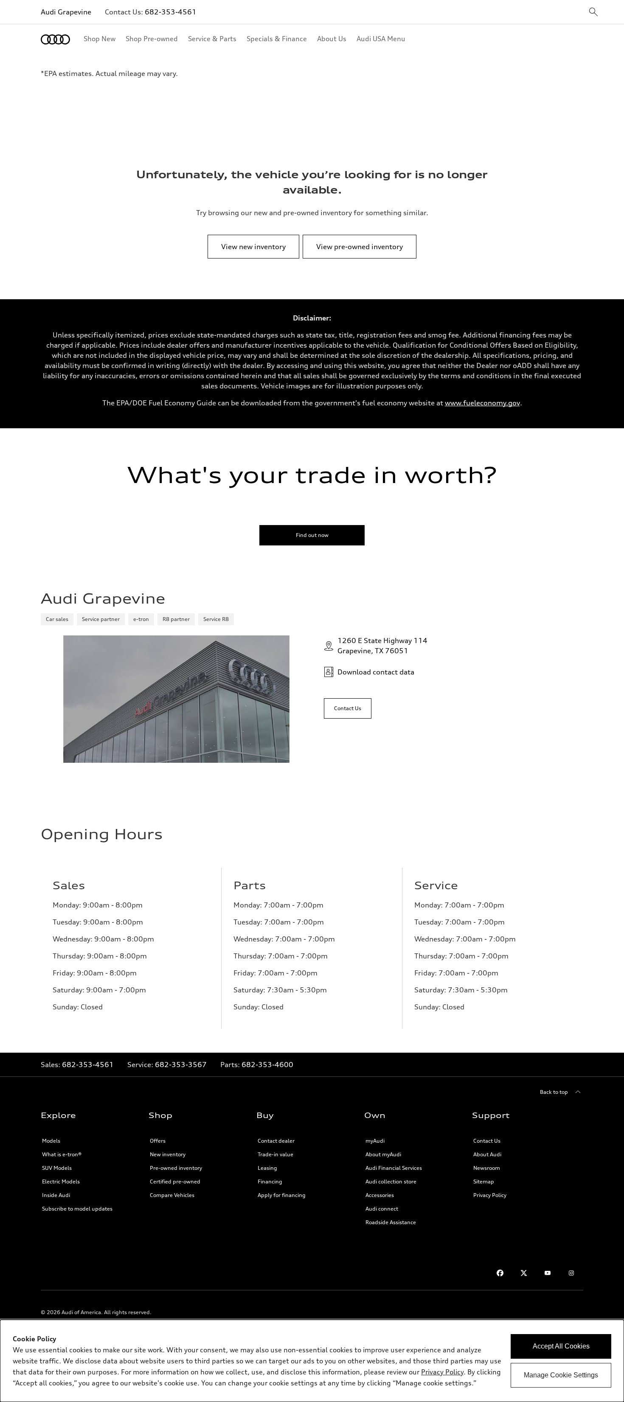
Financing (270, 1181)
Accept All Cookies (561, 1346)
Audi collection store (390, 1181)
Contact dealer (276, 1141)
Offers (158, 1141)
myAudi (375, 1141)
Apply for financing (282, 1195)
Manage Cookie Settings (561, 1375)
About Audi (487, 1154)
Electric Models (61, 1181)
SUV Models (57, 1168)
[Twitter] (524, 1273)
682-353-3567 (181, 1064)
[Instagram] (571, 1273)
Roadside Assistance (390, 1222)
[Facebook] (500, 1273)
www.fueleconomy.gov (482, 403)
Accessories (379, 1195)
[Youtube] (547, 1273)
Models (51, 1141)
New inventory (168, 1154)
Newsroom (486, 1168)
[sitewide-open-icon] (593, 12)
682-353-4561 (171, 12)
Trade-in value (275, 1154)
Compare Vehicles (172, 1195)
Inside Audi (56, 1195)
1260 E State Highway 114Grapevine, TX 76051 (382, 645)
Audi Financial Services (393, 1168)
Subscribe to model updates (77, 1208)
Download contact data (375, 672)
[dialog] (312, 1361)
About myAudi (383, 1154)
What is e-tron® (62, 1154)
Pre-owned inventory (176, 1168)
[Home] (55, 39)
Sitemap (483, 1181)
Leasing (267, 1168)
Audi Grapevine (66, 12)
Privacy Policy (489, 1195)
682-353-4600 (267, 1064)
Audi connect (381, 1208)
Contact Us (486, 1141)
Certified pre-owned (175, 1181)
